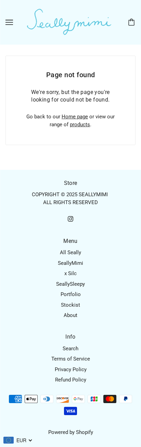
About (70, 315)
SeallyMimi (70, 263)
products (80, 124)
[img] (70, 218)
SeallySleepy (70, 284)
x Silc (70, 273)
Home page (75, 117)
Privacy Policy (71, 369)
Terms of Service (70, 359)
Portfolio (71, 294)
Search (70, 348)
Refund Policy (70, 380)
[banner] (69, 22)
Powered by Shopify (70, 432)
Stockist (70, 305)
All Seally (70, 252)
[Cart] (132, 22)
